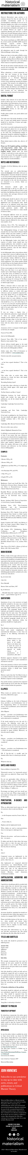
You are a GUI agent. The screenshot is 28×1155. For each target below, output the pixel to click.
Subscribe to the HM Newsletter (14, 1126)
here (17, 52)
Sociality (14, 1151)
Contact (14, 1128)
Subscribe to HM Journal (14, 1124)
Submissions (14, 1130)
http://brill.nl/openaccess (10, 1047)
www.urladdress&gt (18, 353)
